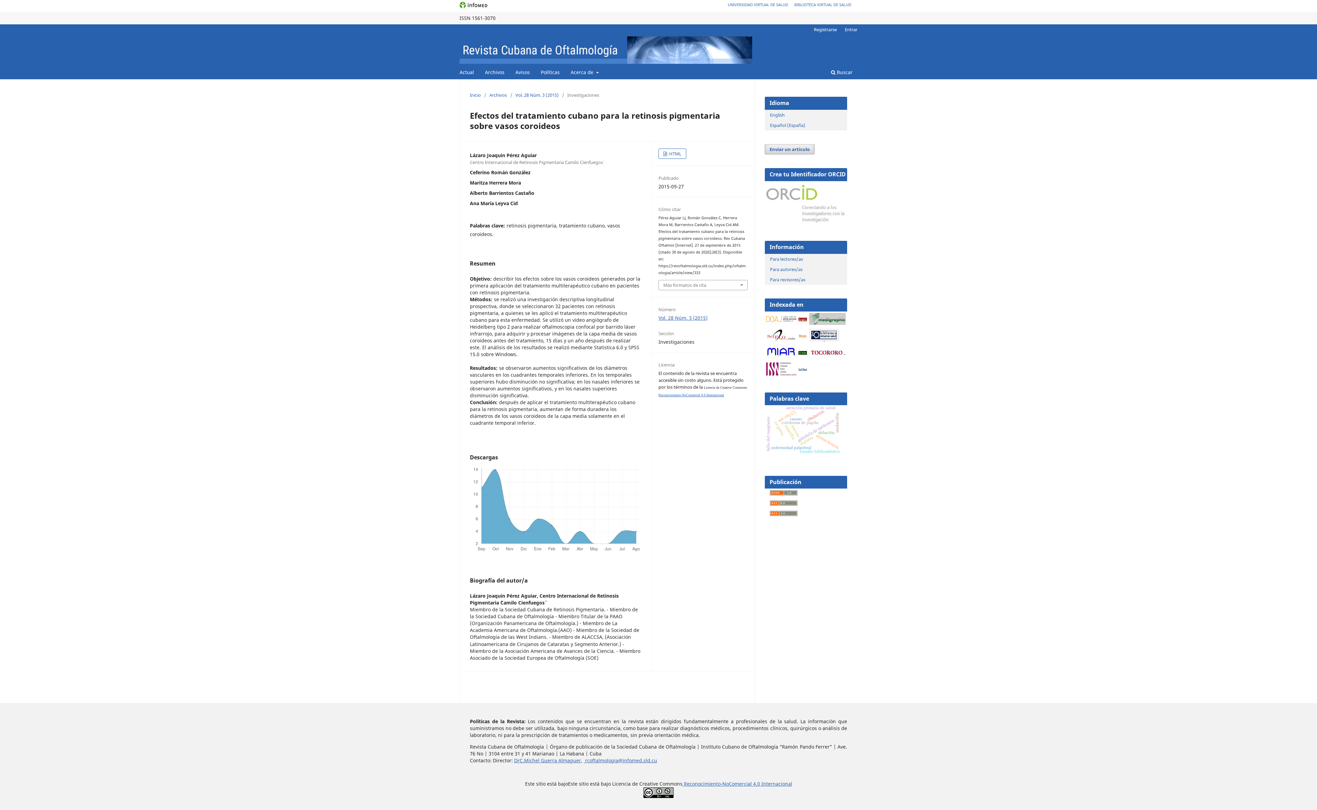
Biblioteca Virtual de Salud (822, 4)
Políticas (550, 72)
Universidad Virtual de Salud (758, 4)
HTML (674, 154)
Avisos (522, 72)
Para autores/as (786, 269)
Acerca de (583, 72)
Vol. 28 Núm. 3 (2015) (537, 95)
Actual (467, 72)
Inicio (475, 95)
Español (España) (787, 125)
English (777, 115)
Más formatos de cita (684, 285)
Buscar (844, 72)
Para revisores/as (787, 280)
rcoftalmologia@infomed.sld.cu (620, 760)
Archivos (495, 72)
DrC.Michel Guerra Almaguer (547, 760)
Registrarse (825, 29)
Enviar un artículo (790, 149)
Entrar (851, 29)
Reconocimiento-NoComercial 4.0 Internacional (691, 395)
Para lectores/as (786, 259)
